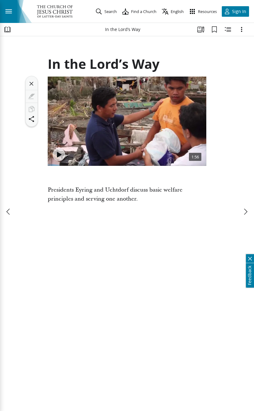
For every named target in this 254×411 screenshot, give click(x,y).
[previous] (8, 212)
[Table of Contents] (7, 29)
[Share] (32, 119)
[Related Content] (228, 29)
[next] (245, 212)
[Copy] (32, 109)
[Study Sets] (201, 29)
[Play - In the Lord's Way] (59, 154)
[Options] (241, 29)
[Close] (32, 84)
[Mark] (32, 96)
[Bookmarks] (214, 29)
